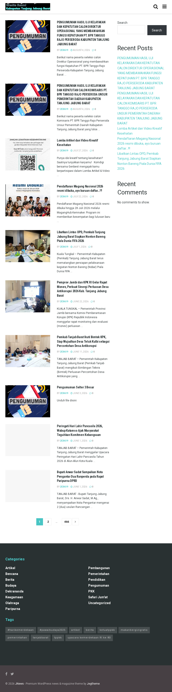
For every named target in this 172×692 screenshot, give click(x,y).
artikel (10, 568)
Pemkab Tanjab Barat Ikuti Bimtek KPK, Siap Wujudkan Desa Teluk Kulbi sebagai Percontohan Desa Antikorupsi (83, 341)
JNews (19, 683)
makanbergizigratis (134, 630)
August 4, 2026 (81, 50)
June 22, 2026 (80, 301)
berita (9, 579)
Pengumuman (98, 585)
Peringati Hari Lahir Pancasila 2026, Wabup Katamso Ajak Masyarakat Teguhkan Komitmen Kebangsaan (80, 430)
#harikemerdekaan (21, 630)
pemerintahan (98, 574)
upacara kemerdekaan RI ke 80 (89, 637)
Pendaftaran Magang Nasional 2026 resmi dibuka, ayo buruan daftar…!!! (139, 143)
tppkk (58, 637)
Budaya (10, 585)
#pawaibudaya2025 (52, 630)
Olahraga (12, 603)
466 (66, 521)
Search (122, 22)
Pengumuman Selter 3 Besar (75, 387)
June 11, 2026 (80, 351)
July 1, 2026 (79, 247)
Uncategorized (99, 603)
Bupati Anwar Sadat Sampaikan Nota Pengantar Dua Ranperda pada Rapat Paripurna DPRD (80, 476)
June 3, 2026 (80, 393)
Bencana (11, 574)
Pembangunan (99, 568)
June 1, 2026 (80, 441)
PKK (91, 591)
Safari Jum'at (98, 597)
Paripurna (12, 609)
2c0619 (64, 50)
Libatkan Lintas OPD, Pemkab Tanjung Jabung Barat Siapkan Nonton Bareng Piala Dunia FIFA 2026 (81, 236)
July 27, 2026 (80, 150)
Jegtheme (93, 683)
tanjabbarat (40, 637)
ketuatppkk (107, 630)
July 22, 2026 (80, 196)
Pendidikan (96, 579)
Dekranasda (14, 591)
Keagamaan (14, 597)
